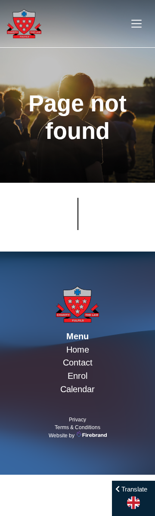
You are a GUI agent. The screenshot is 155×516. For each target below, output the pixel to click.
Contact (78, 362)
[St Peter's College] (77, 304)
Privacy (77, 420)
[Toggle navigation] (136, 23)
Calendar (77, 389)
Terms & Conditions (77, 427)
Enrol (77, 376)
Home (77, 349)
